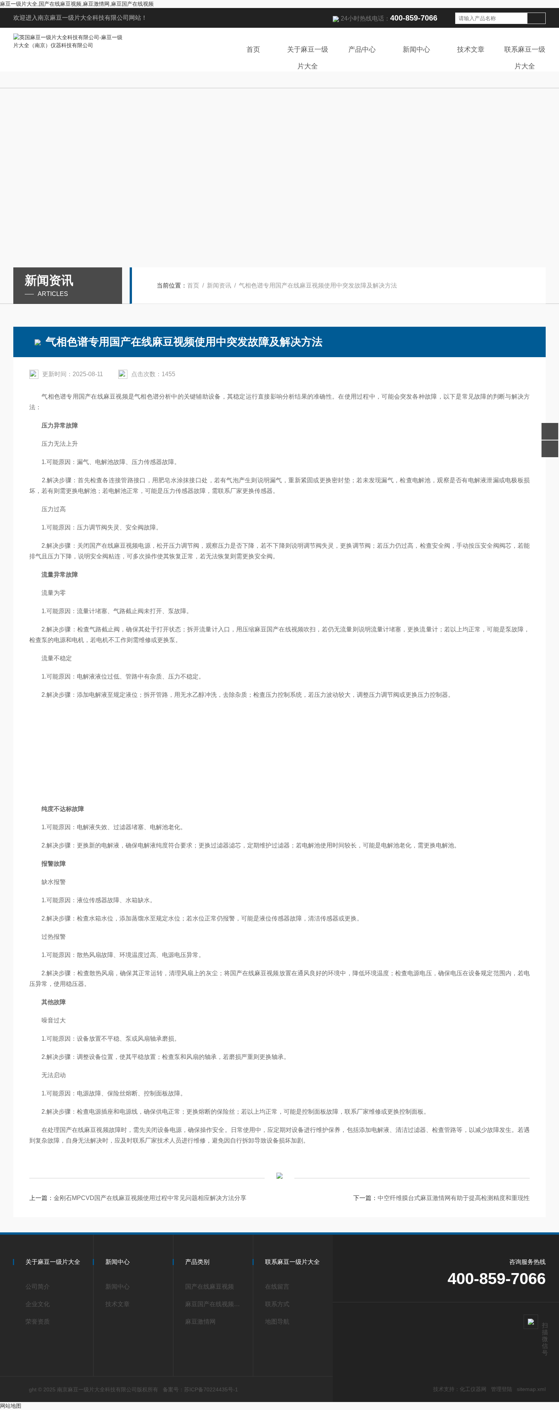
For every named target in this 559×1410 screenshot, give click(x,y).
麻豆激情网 (200, 1321)
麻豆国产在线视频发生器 (215, 1304)
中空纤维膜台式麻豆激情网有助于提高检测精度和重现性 (454, 1198)
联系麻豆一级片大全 (524, 58)
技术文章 (470, 49)
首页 (253, 49)
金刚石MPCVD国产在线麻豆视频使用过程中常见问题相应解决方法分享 (150, 1198)
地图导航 (277, 1321)
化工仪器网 (473, 1389)
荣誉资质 (37, 1321)
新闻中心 (416, 49)
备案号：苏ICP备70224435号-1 (200, 1389)
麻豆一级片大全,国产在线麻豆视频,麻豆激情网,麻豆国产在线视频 (77, 4)
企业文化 (37, 1304)
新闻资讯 (219, 285)
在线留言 (277, 1286)
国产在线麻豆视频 (209, 1286)
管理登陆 (501, 1389)
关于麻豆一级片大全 (307, 58)
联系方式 (277, 1304)
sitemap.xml (531, 1389)
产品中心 (362, 49)
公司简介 (37, 1286)
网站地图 (10, 1406)
